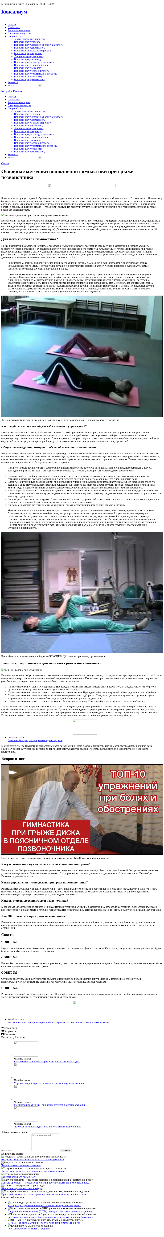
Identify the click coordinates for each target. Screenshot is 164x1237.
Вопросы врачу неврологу (29, 56)
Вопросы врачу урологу (27, 41)
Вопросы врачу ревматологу (29, 79)
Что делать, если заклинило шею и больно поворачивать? (32, 1159)
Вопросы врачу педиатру (27, 59)
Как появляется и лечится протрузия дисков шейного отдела (47, 1061)
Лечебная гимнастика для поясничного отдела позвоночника (47, 1126)
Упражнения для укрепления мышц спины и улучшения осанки (49, 1083)
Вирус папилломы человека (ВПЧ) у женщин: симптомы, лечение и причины (50, 1211)
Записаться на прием (19, 30)
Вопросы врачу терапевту (28, 76)
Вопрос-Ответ (15, 36)
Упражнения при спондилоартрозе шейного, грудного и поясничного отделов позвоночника (59, 1022)
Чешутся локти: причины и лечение (21, 1165)
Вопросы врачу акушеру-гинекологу (34, 62)
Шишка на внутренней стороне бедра (21, 1188)
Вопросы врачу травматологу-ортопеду (35, 73)
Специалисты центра (19, 33)
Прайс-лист (14, 27)
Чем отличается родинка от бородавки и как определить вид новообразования (50, 1217)
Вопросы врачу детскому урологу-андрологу (38, 44)
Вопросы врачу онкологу (27, 68)
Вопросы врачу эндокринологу (31, 65)
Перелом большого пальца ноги (18, 1176)
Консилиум (14, 12)
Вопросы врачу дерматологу (29, 47)
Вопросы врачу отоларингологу (31, 70)
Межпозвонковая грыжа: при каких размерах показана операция (49, 1105)
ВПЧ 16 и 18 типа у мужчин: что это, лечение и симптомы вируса (44, 1222)
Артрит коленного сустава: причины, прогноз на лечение (32, 1171)
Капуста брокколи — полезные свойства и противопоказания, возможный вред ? (45, 1182)
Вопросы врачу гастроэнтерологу (32, 50)
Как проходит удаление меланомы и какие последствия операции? (44, 1205)
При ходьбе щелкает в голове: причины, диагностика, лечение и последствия (43, 1194)
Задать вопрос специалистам (29, 39)
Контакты (13, 82)
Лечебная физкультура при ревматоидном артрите (35, 740)
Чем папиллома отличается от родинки (29, 1228)
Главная (12, 24)
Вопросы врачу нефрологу (28, 53)
